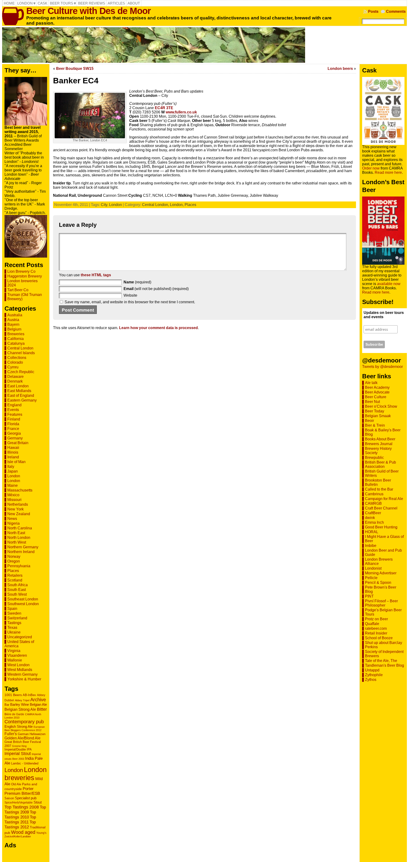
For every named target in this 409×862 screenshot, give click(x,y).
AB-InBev (29, 695)
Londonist (373, 568)
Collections (16, 358)
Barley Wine (19, 704)
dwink (370, 518)
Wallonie (14, 660)
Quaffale (372, 624)
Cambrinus (374, 494)
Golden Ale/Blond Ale (22, 738)
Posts (373, 11)
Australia (14, 315)
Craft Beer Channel (381, 508)
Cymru (12, 367)
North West (16, 542)
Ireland (13, 457)
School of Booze (379, 638)
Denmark (15, 381)
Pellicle (371, 578)
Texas (12, 627)
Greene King (19, 746)
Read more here (388, 172)
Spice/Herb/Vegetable (18, 802)
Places (13, 571)
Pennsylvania (18, 566)
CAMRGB (373, 503)
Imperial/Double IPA (18, 749)
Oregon (13, 561)
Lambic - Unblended (24, 763)
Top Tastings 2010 (20, 814)
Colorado (15, 362)
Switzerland (17, 618)
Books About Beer (380, 439)
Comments (396, 11)
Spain (12, 609)
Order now (371, 168)
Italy (10, 466)
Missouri (14, 500)
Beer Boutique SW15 (74, 69)
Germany (15, 438)
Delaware (15, 377)
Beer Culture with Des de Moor (88, 11)
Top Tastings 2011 (20, 819)
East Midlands (19, 391)
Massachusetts (19, 490)
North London (18, 538)
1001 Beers (13, 695)
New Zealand (18, 514)
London (13, 476)
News (12, 519)
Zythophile (374, 675)
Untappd (372, 670)
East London (18, 386)
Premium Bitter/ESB (22, 793)
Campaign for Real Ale (384, 499)
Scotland (14, 580)
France (13, 429)
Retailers (14, 575)
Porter (28, 788)
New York (15, 509)
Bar (6, 704)
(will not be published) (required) (156, 289)
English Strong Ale (18, 726)
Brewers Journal (378, 444)
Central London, (156, 205)
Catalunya (16, 343)
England (14, 405)
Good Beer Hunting (381, 527)
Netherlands (17, 504)
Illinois (12, 452)
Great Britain (17, 443)
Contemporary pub (24, 721)
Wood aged (23, 832)
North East (16, 533)
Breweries (15, 334)
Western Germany (22, 674)
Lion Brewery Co (21, 271)
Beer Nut (372, 402)
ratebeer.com (376, 628)
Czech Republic (20, 372)
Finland (13, 419)
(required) (137, 282)
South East (16, 590)
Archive (38, 699)
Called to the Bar (379, 489)
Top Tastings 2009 (25, 809)
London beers (340, 69)
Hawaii (13, 448)
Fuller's (10, 734)
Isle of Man (16, 462)
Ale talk (371, 383)
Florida (13, 424)
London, (177, 205)
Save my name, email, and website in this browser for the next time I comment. (130, 302)
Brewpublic (374, 458)
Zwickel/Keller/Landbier (17, 836)
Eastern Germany (22, 400)
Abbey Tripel (22, 700)
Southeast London (22, 599)
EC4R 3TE (164, 108)
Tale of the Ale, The (381, 661)
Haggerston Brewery (24, 276)
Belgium (14, 329)
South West (17, 594)
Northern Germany (22, 547)
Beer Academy (377, 387)
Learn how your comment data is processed (158, 328)
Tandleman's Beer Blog (384, 665)
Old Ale (16, 784)
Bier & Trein (375, 425)
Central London (20, 348)
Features (14, 414)
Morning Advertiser (380, 573)
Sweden (14, 613)
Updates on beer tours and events (384, 315)
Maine (12, 485)
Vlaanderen (17, 655)
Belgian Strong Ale (20, 709)
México (13, 495)
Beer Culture (375, 397)
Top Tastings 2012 (20, 824)
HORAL (371, 532)
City (104, 205)
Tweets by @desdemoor (382, 367)
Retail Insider (376, 633)
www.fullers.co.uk (181, 112)
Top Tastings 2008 (21, 806)
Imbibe (370, 546)
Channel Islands (21, 353)
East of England (20, 395)
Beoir (369, 421)
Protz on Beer (376, 619)
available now (388, 284)
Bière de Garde (14, 714)
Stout (38, 802)
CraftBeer (373, 513)
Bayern (13, 324)
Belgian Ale (38, 704)
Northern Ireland (21, 552)
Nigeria (13, 523)
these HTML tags (96, 275)
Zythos (370, 680)
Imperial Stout (17, 753)
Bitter (42, 709)
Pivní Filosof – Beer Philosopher (381, 603)
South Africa (17, 585)
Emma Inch (374, 522)
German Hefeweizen (31, 734)
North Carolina (19, 528)
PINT (369, 596)
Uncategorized (19, 637)
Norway (13, 556)
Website (130, 295)
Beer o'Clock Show (381, 406)
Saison (9, 798)
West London (18, 665)
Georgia (14, 433)
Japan (12, 471)
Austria (13, 320)
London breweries (25, 774)
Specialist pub (25, 798)
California (15, 339)
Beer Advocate (377, 392)
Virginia (13, 651)
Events (13, 410)
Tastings (14, 623)
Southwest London (23, 604)
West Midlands (19, 670)
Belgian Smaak (378, 416)
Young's (41, 832)
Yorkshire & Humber (24, 679)
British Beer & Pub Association (380, 464)
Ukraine (14, 632)
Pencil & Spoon (378, 583)
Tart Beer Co (17, 290)
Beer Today (374, 411)
